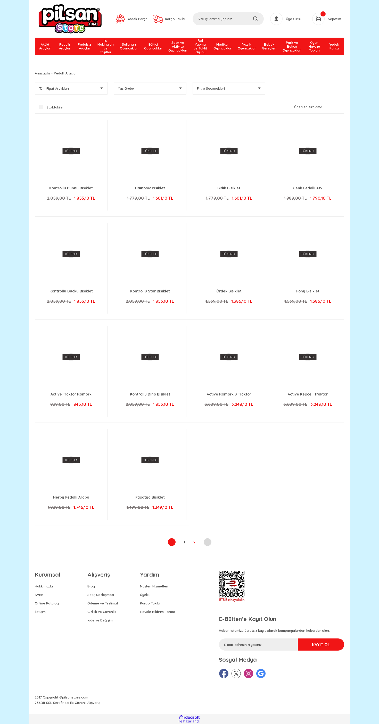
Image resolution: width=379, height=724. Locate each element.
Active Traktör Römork (71, 394)
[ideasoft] (189, 717)
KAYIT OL (321, 644)
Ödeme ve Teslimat (102, 603)
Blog (91, 586)
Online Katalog (47, 603)
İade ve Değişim (100, 620)
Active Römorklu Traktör (229, 394)
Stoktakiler (55, 107)
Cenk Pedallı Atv (307, 188)
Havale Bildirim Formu (157, 612)
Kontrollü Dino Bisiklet (150, 394)
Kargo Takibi (150, 603)
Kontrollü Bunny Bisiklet (71, 188)
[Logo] (70, 19)
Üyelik (145, 595)
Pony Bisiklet (307, 291)
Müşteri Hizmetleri (154, 586)
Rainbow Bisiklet (150, 188)
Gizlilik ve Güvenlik (101, 612)
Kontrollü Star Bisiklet (150, 291)
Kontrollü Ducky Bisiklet (71, 291)
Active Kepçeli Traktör (308, 394)
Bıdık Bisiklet (228, 188)
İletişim (40, 612)
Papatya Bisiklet (150, 497)
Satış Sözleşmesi (100, 595)
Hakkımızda (44, 586)
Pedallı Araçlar (65, 73)
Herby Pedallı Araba (71, 497)
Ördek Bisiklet (229, 291)
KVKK (39, 595)
